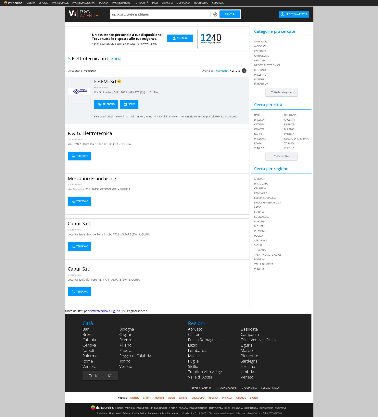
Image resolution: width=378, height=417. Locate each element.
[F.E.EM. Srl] (79, 91)
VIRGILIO (43, 3)
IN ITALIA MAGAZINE (226, 387)
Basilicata (249, 329)
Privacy (126, 413)
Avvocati (260, 46)
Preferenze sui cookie (159, 413)
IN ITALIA (227, 397)
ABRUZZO (259, 179)
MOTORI (159, 397)
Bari (257, 115)
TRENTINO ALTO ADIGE (267, 254)
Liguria (247, 345)
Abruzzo (195, 329)
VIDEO (171, 397)
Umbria (247, 371)
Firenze (289, 124)
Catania (259, 124)
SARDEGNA (260, 240)
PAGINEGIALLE (60, 3)
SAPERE (183, 397)
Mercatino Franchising (92, 178)
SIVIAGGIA (167, 3)
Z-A (238, 70)
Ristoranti (261, 84)
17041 (117, 234)
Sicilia (193, 366)
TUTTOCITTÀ (141, 3)
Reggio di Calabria (296, 138)
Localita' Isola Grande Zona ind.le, (90, 234)
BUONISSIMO (201, 3)
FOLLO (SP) (111, 144)
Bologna (290, 115)
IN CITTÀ (213, 397)
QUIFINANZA (183, 3)
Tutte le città (281, 156)
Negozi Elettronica (267, 65)
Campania (250, 334)
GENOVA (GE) (109, 189)
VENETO (259, 269)
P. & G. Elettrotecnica (90, 133)
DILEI (155, 3)
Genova (259, 129)
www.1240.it (150, 43)
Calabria (195, 334)
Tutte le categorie (281, 92)
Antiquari (261, 41)
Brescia (259, 119)
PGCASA (103, 3)
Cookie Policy (139, 413)
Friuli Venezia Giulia (258, 339)
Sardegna (249, 361)
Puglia (193, 361)
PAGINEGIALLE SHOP (83, 3)
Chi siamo (102, 413)
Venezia (259, 148)
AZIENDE (241, 397)
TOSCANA (260, 250)
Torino (289, 143)
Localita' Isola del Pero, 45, (85, 279)
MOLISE (258, 226)
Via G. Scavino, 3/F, (106, 92)
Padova (289, 134)
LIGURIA (152, 92)
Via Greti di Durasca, (81, 144)
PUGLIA (258, 235)
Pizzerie (259, 79)
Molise (194, 355)
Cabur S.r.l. (80, 223)
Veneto (247, 377)
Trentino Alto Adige (205, 371)
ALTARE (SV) (129, 234)
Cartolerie (261, 55)
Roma (258, 143)
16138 (95, 189)
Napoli (258, 134)
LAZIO (257, 207)
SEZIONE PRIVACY (270, 387)
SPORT (147, 397)
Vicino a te (89, 70)
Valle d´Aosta (200, 377)
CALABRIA (260, 188)
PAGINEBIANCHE (121, 3)
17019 (123, 92)
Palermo (260, 138)
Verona (289, 148)
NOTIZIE (134, 397)
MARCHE (259, 221)
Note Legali (115, 413)
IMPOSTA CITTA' (249, 387)
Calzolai (260, 51)
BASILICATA (261, 183)
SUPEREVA (218, 3)
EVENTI (254, 397)
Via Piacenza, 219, (80, 189)
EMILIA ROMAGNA (265, 198)
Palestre (260, 74)
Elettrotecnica (101, 87)
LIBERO (31, 3)
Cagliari (289, 119)
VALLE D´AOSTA (263, 264)
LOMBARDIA (261, 216)
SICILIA (258, 245)
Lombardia (198, 350)
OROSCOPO (198, 397)
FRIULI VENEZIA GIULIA (267, 202)
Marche (247, 350)
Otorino (260, 70)
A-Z (232, 70)
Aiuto (175, 413)
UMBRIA (259, 259)
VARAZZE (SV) (137, 92)
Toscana (248, 366)
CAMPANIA (260, 193)
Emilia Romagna (202, 339)
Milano (289, 129)
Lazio (192, 345)
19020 (99, 144)
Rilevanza (222, 70)
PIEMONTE (260, 231)
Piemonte (249, 355)
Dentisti (259, 60)
